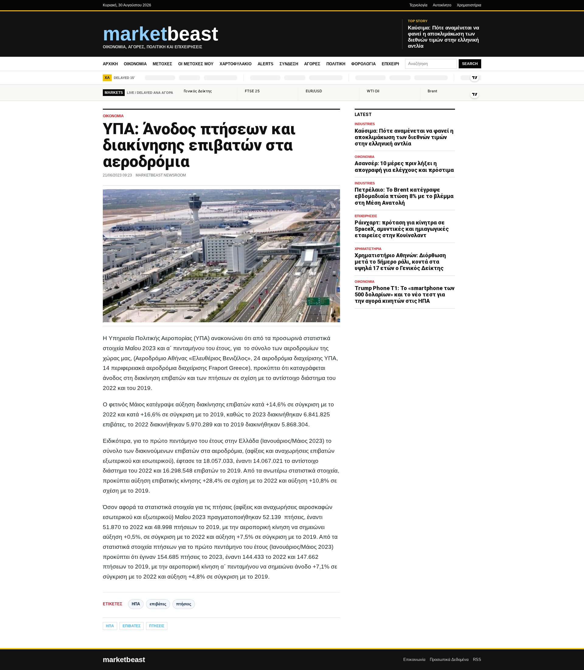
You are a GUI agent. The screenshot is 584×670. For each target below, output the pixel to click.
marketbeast (124, 659)
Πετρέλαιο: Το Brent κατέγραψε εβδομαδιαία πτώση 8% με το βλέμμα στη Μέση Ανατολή (404, 196)
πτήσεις (183, 604)
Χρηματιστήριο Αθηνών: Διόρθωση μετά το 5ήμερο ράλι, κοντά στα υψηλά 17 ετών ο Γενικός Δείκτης (400, 261)
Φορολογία (363, 64)
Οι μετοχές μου (196, 64)
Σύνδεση (289, 64)
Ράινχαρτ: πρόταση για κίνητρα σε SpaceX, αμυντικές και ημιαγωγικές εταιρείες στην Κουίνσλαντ (402, 228)
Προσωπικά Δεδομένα (449, 659)
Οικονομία (135, 64)
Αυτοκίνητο (442, 5)
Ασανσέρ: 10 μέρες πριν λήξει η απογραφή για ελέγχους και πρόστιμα (404, 166)
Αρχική (110, 64)
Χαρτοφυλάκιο (236, 64)
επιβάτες (158, 604)
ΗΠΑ (136, 604)
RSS (477, 659)
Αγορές (312, 64)
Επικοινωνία (414, 659)
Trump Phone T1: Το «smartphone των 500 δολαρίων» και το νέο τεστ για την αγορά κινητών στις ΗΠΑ (404, 294)
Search (470, 64)
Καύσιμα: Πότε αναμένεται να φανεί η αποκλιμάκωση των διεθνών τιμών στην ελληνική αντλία (404, 137)
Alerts (265, 64)
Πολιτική (335, 64)
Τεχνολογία (418, 5)
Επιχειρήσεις (395, 64)
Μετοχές (162, 64)
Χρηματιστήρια (469, 5)
